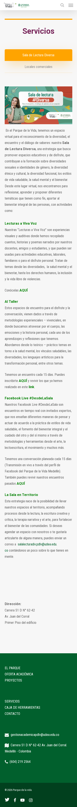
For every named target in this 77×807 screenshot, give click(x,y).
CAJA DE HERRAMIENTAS (22, 708)
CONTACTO (12, 714)
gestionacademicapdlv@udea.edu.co (35, 735)
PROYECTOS (13, 680)
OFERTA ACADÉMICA (19, 674)
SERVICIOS (12, 701)
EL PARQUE (12, 668)
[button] (70, 5)
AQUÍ (23, 290)
